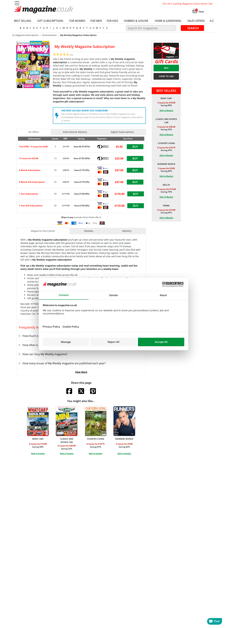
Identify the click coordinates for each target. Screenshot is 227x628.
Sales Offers (196, 21)
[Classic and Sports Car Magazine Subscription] (66, 421)
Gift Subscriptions (50, 21)
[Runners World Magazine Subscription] (124, 421)
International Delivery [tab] (75, 132)
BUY (166, 68)
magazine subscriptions (27, 35)
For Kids (112, 21)
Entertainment (49, 35)
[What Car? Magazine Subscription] (38, 421)
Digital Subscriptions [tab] (122, 132)
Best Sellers (166, 91)
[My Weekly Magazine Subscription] (33, 64)
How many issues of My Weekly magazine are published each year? (64, 363)
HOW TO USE (166, 76)
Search (193, 28)
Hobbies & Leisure (136, 21)
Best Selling (22, 21)
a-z (212, 21)
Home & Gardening (168, 21)
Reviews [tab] (88, 230)
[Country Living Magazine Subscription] (95, 421)
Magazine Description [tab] (43, 230)
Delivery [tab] (126, 230)
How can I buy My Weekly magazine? (44, 354)
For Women (77, 21)
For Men (96, 21)
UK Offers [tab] (33, 132)
